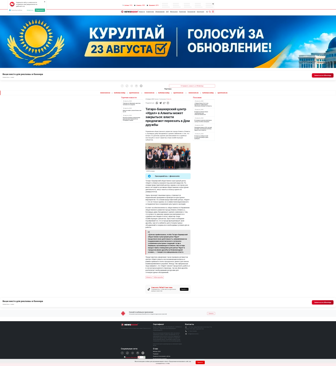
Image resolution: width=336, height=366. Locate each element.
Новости (142, 12)
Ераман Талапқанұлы (160, 99)
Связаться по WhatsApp (322, 75)
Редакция (155, 354)
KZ (207, 12)
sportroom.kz (111, 93)
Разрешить (40, 10)
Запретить (30, 10)
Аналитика (150, 12)
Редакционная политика (160, 358)
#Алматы (149, 277)
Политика (182, 12)
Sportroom (200, 12)
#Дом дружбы (158, 277)
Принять (200, 362)
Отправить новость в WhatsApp (192, 86)
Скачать (211, 313)
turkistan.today (96, 93)
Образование (159, 12)
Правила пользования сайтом (161, 356)
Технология (191, 12)
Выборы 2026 (157, 351)
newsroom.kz (82, 93)
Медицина (174, 12)
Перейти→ (184, 289)
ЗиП (167, 12)
